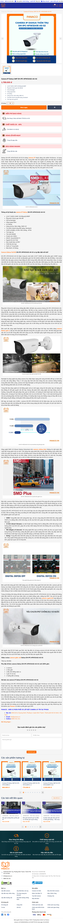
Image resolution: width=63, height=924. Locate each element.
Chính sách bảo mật (37, 905)
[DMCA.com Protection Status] (6, 884)
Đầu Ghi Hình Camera (53, 891)
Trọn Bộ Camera (36, 896)
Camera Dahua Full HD (8, 252)
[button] (23, 792)
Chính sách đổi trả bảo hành (38, 908)
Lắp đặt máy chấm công (8, 893)
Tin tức (3, 907)
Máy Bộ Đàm (35, 898)
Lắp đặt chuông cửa (6, 897)
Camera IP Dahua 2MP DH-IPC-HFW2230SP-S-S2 (52, 784)
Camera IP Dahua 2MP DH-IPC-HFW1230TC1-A (31, 784)
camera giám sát (15, 657)
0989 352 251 (7, 878)
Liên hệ (19, 907)
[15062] (54, 107)
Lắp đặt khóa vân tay (22, 891)
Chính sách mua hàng (53, 905)
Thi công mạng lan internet (22, 894)
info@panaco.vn (7, 876)
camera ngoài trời (47, 598)
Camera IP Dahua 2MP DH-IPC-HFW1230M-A (11, 784)
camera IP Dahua (21, 212)
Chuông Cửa (50, 896)
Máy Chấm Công (52, 893)
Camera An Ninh (18, 11)
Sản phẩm (10, 11)
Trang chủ (3, 11)
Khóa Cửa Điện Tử (37, 893)
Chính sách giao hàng (53, 907)
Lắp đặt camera (5, 891)
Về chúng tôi (4, 905)
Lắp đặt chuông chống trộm (23, 898)
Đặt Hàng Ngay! (5, 722)
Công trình (19, 905)
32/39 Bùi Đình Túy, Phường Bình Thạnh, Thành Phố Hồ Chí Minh (17, 872)
